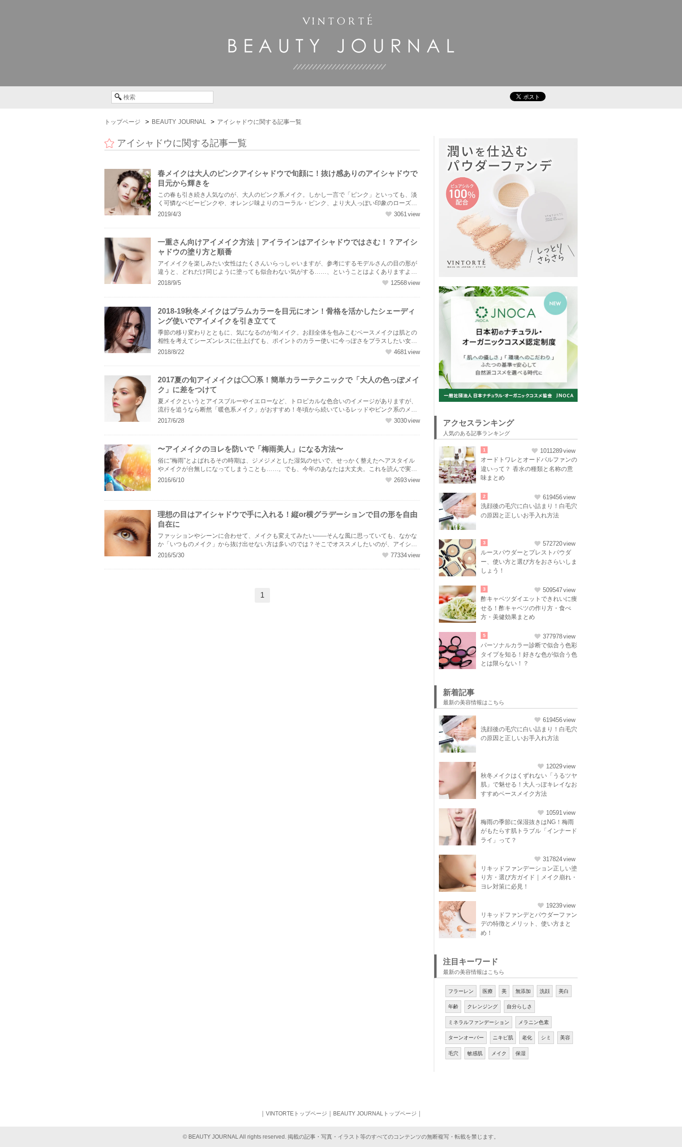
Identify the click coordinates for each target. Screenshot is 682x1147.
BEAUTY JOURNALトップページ (375, 1113)
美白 (564, 991)
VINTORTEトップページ (296, 1113)
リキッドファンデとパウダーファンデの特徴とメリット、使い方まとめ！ (529, 923)
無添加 (523, 991)
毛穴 (453, 1053)
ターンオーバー (466, 1037)
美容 (565, 1037)
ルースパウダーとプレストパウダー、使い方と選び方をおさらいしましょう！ (529, 561)
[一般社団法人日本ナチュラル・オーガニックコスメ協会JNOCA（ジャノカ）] (508, 291)
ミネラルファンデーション (478, 1022)
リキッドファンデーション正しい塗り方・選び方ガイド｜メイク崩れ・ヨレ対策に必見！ (529, 877)
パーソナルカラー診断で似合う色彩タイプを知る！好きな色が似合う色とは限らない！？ (529, 654)
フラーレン (461, 991)
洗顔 (545, 991)
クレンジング (482, 1006)
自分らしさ (519, 1006)
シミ (546, 1037)
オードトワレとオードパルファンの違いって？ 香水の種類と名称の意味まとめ (529, 468)
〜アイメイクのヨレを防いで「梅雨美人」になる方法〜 (250, 449)
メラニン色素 (533, 1022)
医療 (488, 991)
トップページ (122, 121)
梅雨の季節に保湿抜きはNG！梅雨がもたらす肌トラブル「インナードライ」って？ (529, 831)
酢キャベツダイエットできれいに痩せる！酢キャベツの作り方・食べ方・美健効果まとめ (529, 607)
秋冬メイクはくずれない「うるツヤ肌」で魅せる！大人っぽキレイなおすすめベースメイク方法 (529, 784)
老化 (527, 1037)
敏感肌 (475, 1053)
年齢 (453, 1006)
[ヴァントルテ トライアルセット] (508, 143)
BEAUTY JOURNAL (179, 121)
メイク (499, 1053)
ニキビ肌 (503, 1037)
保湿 (520, 1053)
